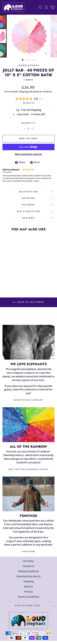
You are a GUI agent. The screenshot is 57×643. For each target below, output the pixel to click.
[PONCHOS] (28, 494)
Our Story (28, 561)
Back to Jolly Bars (30, 302)
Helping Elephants (28, 571)
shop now (28, 551)
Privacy (28, 591)
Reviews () (28, 102)
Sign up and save (28, 605)
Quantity (28, 123)
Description (28, 191)
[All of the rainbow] (28, 424)
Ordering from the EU (28, 576)
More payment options (28, 154)
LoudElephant (28, 65)
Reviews (28, 218)
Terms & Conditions (28, 596)
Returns (28, 205)
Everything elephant (28, 400)
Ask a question (28, 211)
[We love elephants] (28, 342)
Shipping (23, 91)
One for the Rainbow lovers (28, 469)
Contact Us (28, 566)
